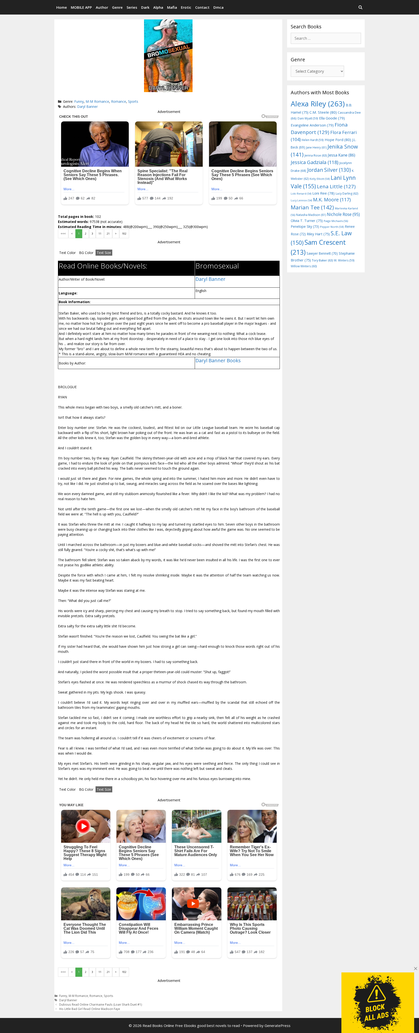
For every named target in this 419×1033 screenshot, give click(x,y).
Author (102, 7)
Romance (118, 101)
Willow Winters (304, 266)
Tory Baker (322, 260)
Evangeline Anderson (312, 125)
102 (124, 233)
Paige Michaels (336, 221)
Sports (133, 101)
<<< (63, 233)
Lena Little (336, 186)
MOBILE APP (81, 7)
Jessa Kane (341, 155)
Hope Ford (338, 139)
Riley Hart (318, 234)
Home (61, 7)
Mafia (172, 7)
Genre (117, 7)
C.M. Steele (323, 112)
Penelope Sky (305, 226)
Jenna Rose (316, 155)
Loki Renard (301, 193)
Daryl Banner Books (218, 360)
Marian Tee (312, 207)
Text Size (104, 252)
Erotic (186, 7)
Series (132, 7)
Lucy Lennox (301, 200)
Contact (202, 7)
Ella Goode (332, 118)
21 (108, 233)
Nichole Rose (343, 214)
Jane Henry (316, 147)
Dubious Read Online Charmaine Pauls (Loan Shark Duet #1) (100, 1004)
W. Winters (344, 260)
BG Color (86, 252)
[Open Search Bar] (360, 7)
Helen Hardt (313, 140)
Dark (145, 7)
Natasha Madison (311, 215)
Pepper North (332, 227)
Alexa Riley (318, 104)
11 (99, 233)
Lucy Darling (347, 193)
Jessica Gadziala (314, 162)
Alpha (158, 7)
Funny (79, 101)
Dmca (218, 7)
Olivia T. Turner (307, 220)
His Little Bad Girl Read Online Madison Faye (89, 1009)
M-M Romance (97, 101)
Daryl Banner (87, 106)
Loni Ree (323, 193)
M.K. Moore (332, 199)
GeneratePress (277, 1025)
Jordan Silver (329, 169)
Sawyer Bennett (322, 253)
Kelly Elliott (320, 179)
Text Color (67, 252)
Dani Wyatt (308, 118)
